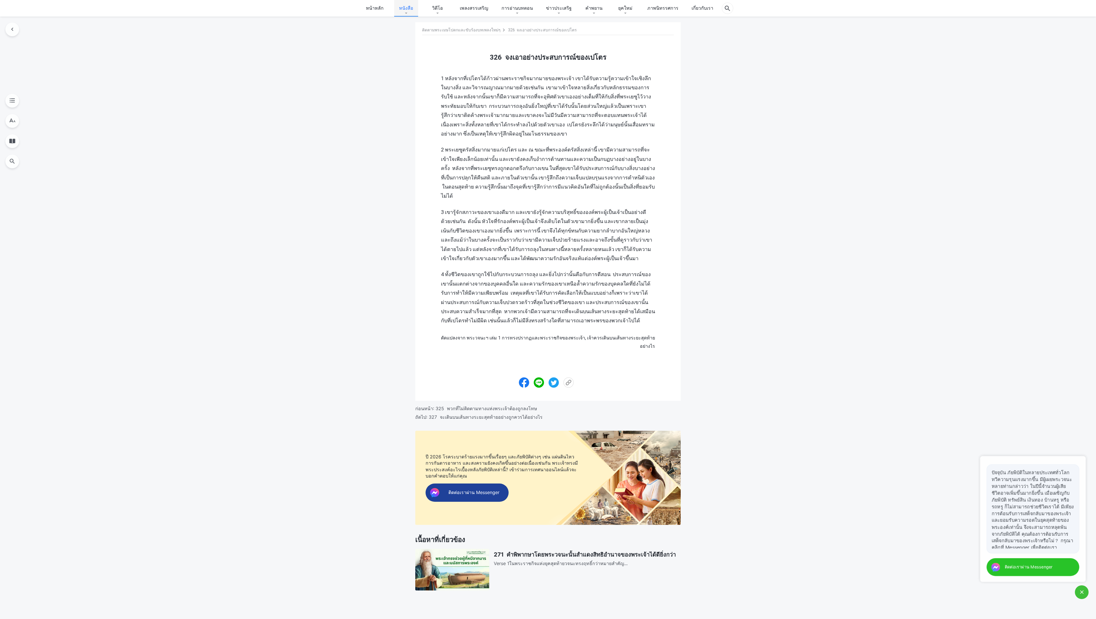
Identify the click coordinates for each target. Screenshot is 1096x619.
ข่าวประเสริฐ (559, 8)
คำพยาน (594, 8)
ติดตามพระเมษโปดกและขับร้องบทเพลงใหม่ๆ (461, 30)
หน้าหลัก (375, 8)
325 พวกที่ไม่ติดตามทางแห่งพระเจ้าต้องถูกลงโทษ (486, 408)
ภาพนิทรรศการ (662, 8)
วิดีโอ (437, 8)
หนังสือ (406, 8)
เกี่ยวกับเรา (702, 8)
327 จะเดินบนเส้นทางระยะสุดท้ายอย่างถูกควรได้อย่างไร (486, 417)
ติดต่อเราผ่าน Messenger (1029, 567)
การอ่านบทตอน (517, 8)
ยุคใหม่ (625, 8)
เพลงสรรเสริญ (474, 8)
